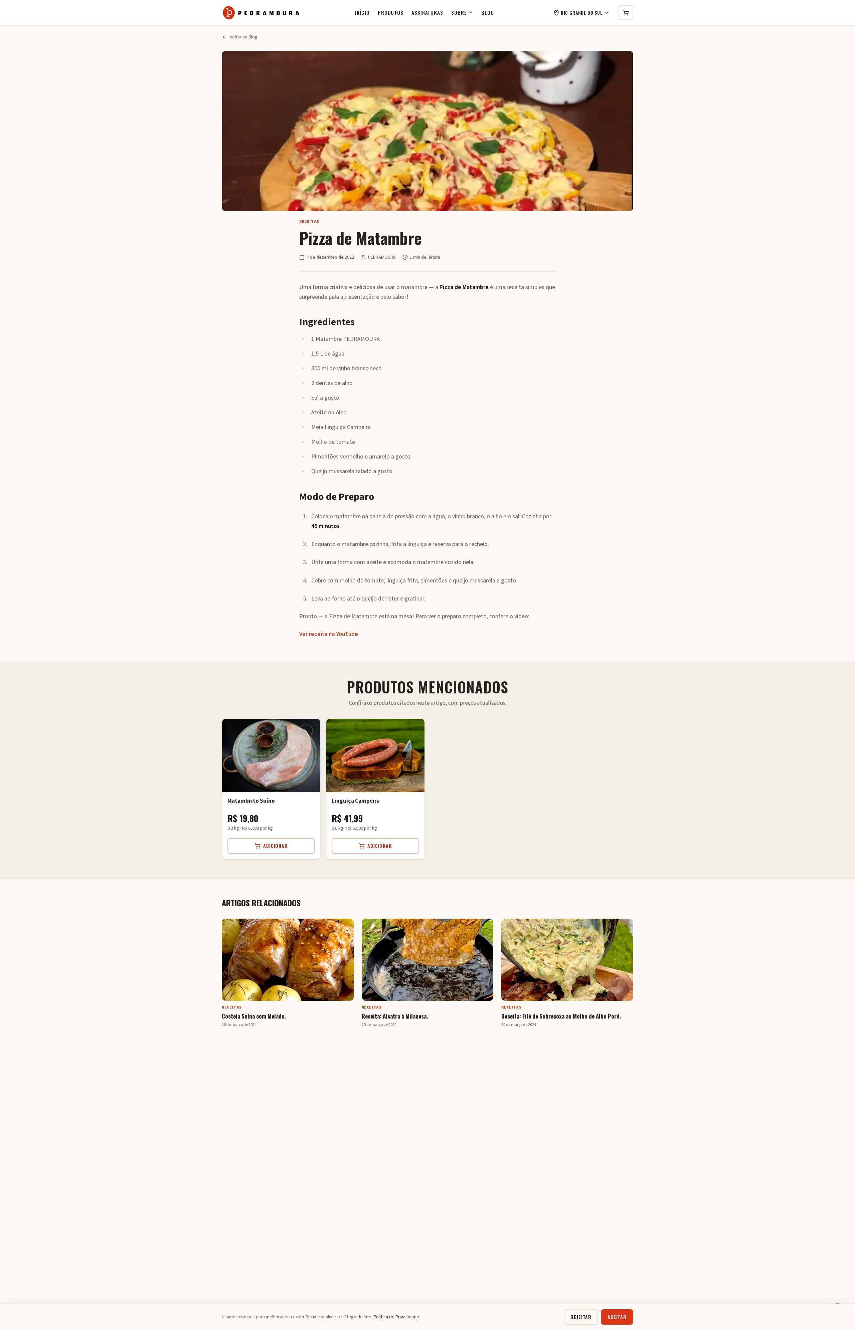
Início (362, 12)
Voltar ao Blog (244, 37)
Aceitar (617, 1316)
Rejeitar (580, 1316)
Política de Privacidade (396, 1317)
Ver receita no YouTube (328, 634)
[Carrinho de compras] (626, 12)
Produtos (390, 12)
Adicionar (275, 845)
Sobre (459, 12)
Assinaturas (427, 12)
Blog (487, 12)
